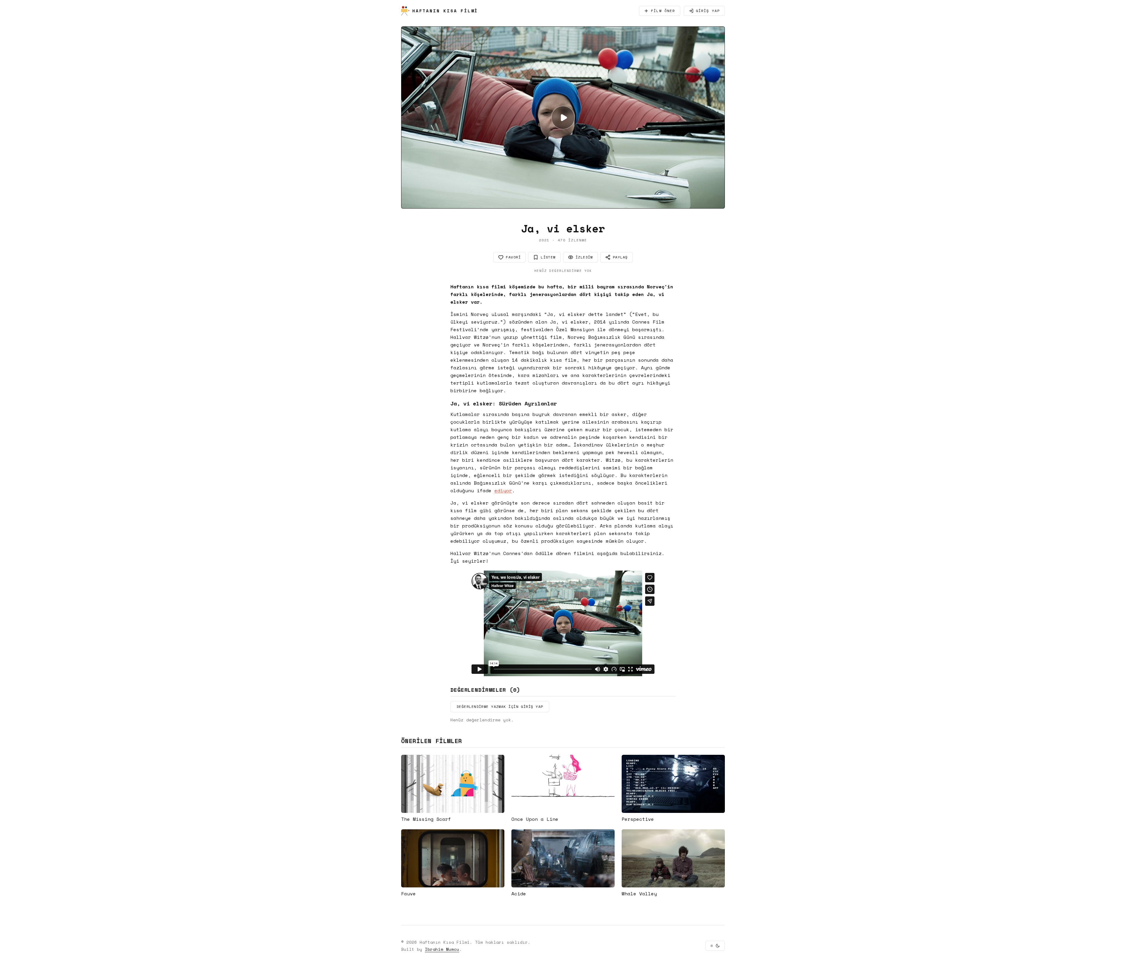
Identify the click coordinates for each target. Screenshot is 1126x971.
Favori (513, 257)
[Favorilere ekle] (496, 762)
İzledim (584, 257)
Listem (548, 257)
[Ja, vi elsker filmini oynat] (563, 117)
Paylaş (620, 257)
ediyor (503, 490)
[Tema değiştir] (715, 946)
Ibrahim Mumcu (442, 949)
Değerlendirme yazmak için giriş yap (500, 706)
